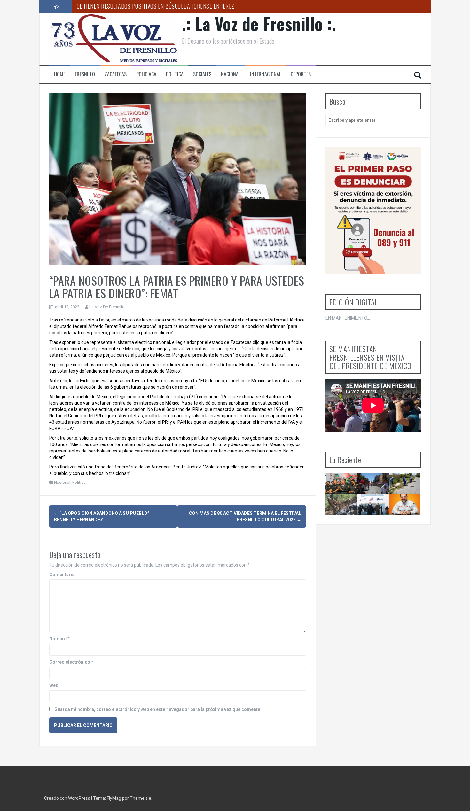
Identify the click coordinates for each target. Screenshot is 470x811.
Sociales (202, 74)
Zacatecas (116, 74)
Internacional (265, 74)
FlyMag (114, 798)
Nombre (59, 638)
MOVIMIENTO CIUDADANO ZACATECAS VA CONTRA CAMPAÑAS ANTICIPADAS (410, 518)
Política (175, 74)
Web (53, 685)
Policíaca (146, 74)
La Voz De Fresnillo (107, 307)
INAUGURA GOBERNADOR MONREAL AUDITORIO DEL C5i (378, 515)
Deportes (301, 74)
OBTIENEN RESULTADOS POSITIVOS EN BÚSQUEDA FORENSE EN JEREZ (155, 6)
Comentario (62, 574)
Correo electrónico (71, 662)
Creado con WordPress (67, 798)
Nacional (230, 74)
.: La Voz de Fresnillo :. (259, 23)
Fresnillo (85, 74)
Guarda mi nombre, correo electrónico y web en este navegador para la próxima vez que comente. (158, 709)
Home (59, 74)
